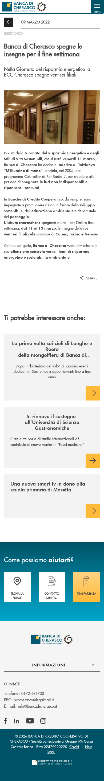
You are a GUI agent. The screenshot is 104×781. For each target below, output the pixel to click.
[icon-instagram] (43, 721)
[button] (97, 6)
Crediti (74, 746)
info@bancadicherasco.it (37, 706)
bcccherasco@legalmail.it (34, 699)
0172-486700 (32, 693)
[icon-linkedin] (16, 721)
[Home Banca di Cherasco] (24, 6)
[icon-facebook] (5, 721)
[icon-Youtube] (30, 721)
